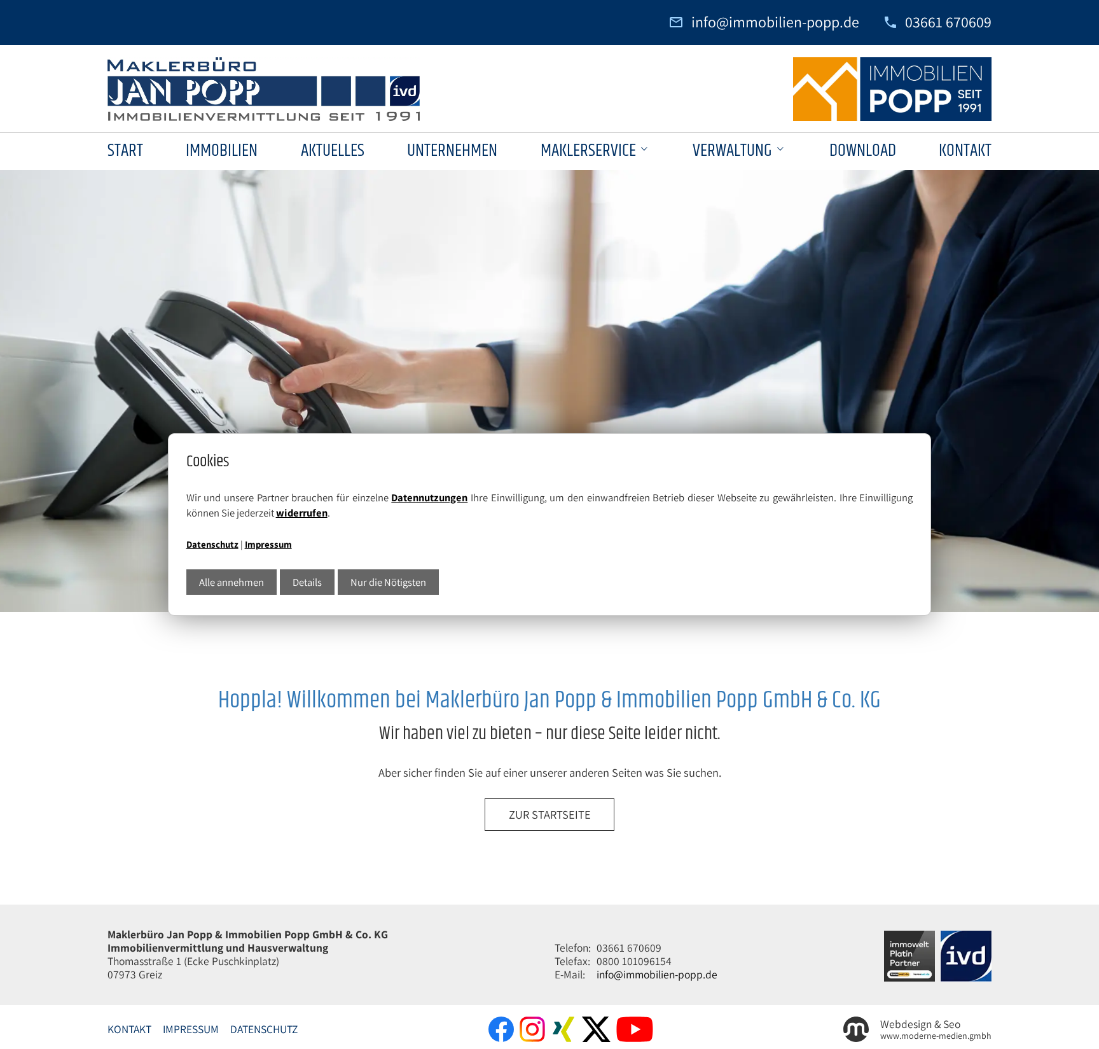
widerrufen (302, 513)
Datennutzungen (429, 497)
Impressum (268, 544)
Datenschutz (212, 544)
